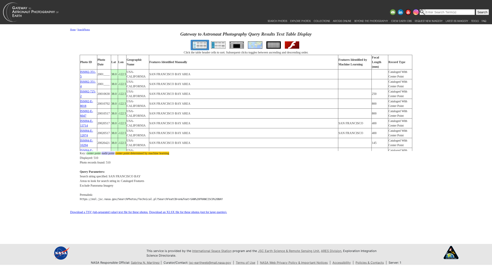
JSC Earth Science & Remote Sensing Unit (288, 251)
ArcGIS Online (342, 21)
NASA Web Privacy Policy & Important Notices (294, 262)
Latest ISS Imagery (457, 21)
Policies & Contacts (370, 262)
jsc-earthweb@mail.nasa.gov (210, 262)
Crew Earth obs (401, 21)
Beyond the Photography (371, 21)
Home (73, 29)
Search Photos (277, 21)
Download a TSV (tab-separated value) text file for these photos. (109, 212)
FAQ (484, 21)
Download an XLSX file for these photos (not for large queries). (188, 212)
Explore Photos (300, 21)
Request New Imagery (429, 21)
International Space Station (212, 251)
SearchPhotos (83, 29)
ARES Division (331, 251)
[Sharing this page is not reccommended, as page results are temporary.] (245, 12)
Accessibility (341, 262)
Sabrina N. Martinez (145, 262)
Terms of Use (245, 262)
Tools (475, 21)
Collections (322, 21)
